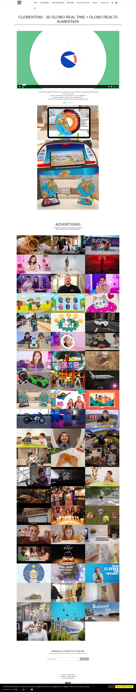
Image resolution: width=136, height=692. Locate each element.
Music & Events (83, 3)
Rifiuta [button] (111, 686)
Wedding (70, 3)
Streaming (44, 3)
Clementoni (70, 102)
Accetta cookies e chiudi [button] (124, 686)
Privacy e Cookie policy (68, 674)
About (95, 3)
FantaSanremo (58, 3)
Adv (35, 3)
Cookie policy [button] (94, 686)
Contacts (104, 3)
